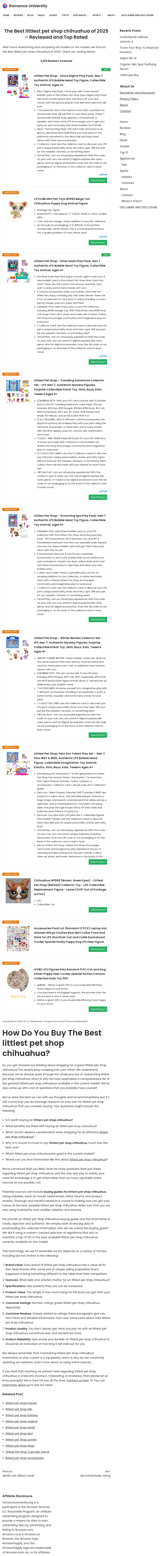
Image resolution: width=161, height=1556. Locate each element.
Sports (124, 171)
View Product (98, 180)
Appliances (127, 158)
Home (6, 15)
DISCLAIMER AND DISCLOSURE (137, 15)
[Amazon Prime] (102, 175)
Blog (30, 15)
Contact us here (78, 1380)
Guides (53, 15)
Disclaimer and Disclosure (137, 93)
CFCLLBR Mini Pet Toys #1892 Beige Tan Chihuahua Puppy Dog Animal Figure (62, 201)
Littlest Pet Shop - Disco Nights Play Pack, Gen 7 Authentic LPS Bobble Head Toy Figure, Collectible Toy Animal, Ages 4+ (69, 80)
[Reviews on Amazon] (18, 996)
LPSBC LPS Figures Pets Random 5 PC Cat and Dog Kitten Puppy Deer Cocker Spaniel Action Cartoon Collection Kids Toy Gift (70, 973)
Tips (124, 165)
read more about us (16, 1385)
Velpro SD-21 (128, 58)
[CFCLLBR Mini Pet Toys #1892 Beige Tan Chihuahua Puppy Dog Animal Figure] (18, 209)
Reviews (18, 15)
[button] (87, 15)
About (124, 105)
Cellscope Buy (129, 75)
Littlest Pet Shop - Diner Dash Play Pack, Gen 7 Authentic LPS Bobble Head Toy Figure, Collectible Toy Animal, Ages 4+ (69, 265)
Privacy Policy (129, 99)
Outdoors (127, 183)
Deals (41, 15)
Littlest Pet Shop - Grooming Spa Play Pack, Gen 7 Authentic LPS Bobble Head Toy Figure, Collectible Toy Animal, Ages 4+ (70, 520)
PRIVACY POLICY (131, 201)
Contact (125, 111)
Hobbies (126, 177)
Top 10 (65, 15)
